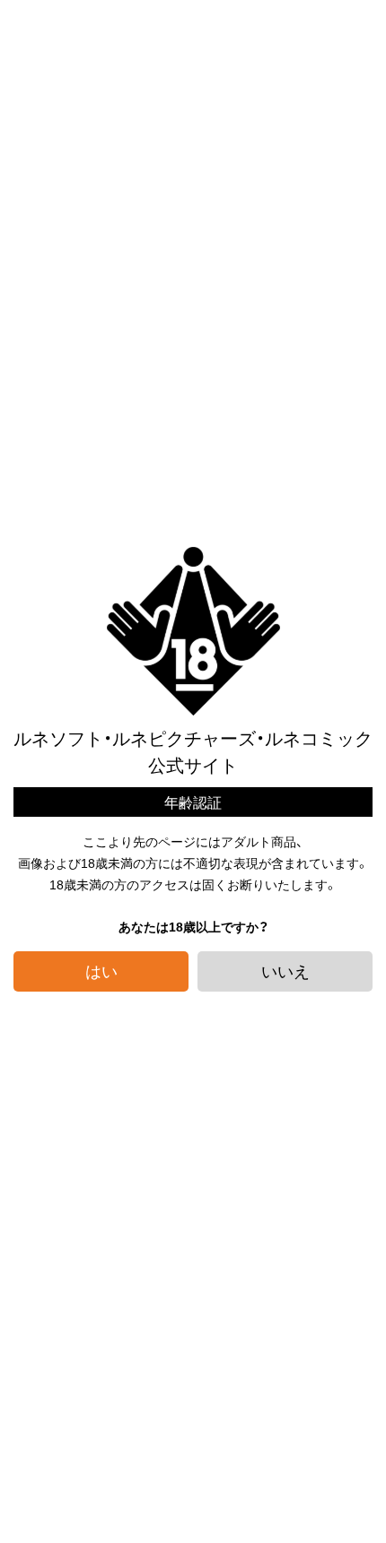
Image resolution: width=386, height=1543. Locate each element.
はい (101, 970)
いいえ (285, 970)
